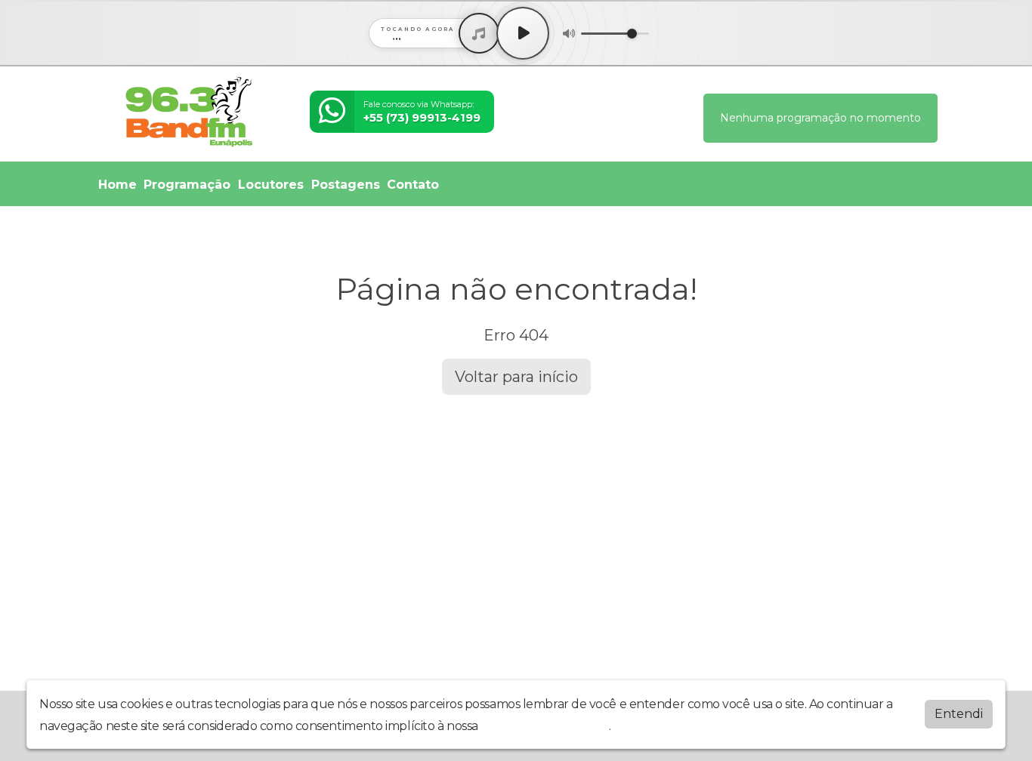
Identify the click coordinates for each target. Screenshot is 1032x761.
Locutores (271, 184)
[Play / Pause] (522, 33)
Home (117, 184)
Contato (413, 184)
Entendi (959, 714)
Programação (187, 184)
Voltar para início (516, 377)
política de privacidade (544, 726)
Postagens (345, 184)
